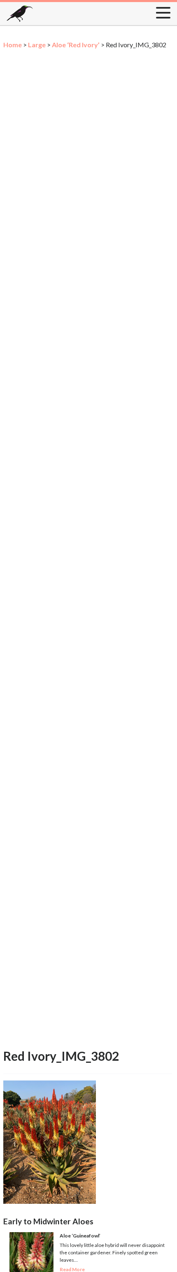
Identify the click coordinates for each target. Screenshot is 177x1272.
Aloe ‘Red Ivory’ (76, 44)
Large (37, 44)
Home (12, 44)
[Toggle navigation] (160, 11)
